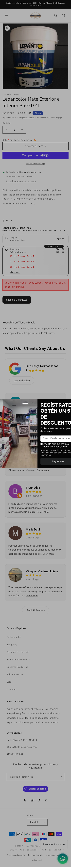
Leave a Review (22, 380)
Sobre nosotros (15, 674)
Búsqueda (12, 644)
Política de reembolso (18, 659)
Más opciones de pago (35, 163)
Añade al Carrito (16, 299)
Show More (43, 470)
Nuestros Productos (17, 666)
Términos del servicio (18, 651)
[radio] (35, 239)
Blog (9, 681)
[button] (6, 15)
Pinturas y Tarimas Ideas (41, 366)
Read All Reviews (35, 610)
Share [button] (9, 220)
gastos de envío (28, 118)
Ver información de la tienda (21, 180)
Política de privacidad (51, 850)
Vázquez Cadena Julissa (42, 571)
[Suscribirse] (60, 777)
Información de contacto (56, 855)
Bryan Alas (33, 487)
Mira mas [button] (15, 272)
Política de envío (35, 855)
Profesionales (14, 636)
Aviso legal (37, 860)
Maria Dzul (33, 529)
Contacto (12, 689)
